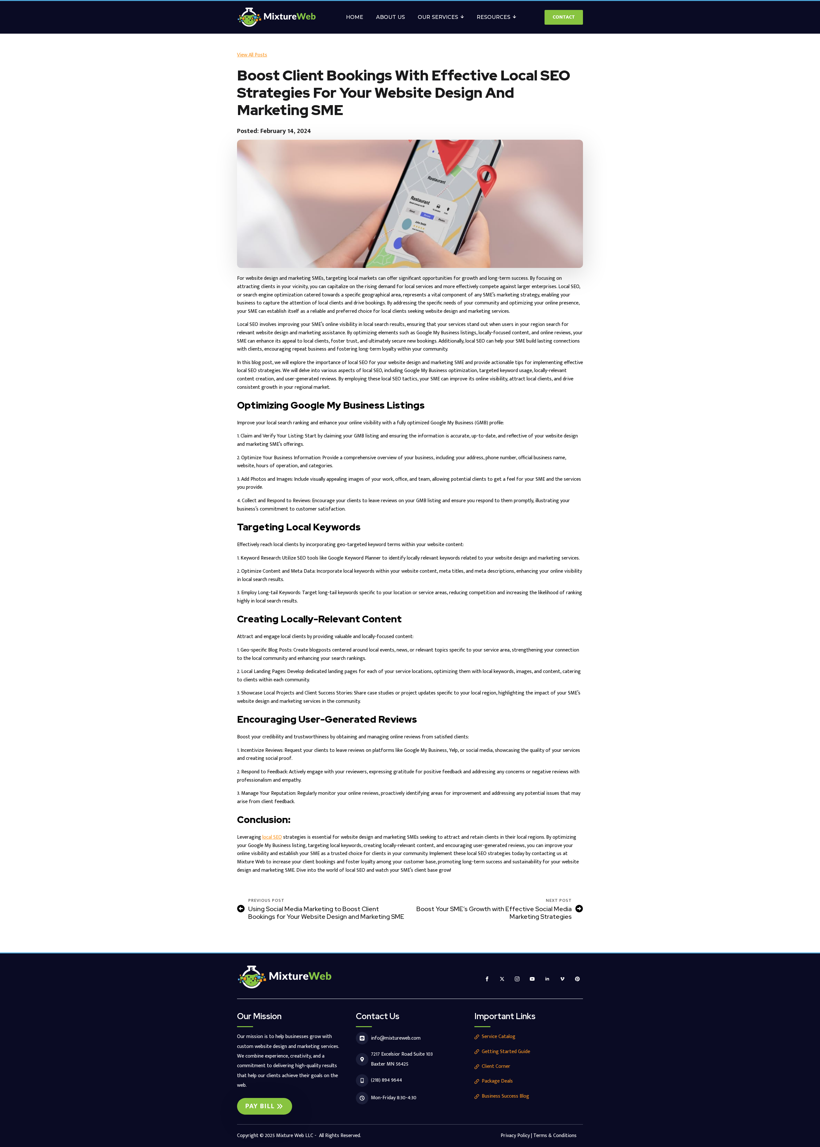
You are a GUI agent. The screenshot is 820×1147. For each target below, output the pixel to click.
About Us (390, 17)
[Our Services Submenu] (464, 17)
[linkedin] (547, 979)
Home (354, 17)
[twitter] (502, 979)
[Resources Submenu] (516, 17)
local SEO (272, 837)
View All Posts (252, 55)
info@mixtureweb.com (396, 1038)
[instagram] (517, 979)
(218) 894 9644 (386, 1080)
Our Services (438, 17)
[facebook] (487, 979)
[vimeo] (562, 979)
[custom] (577, 979)
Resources (493, 17)
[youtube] (532, 979)
